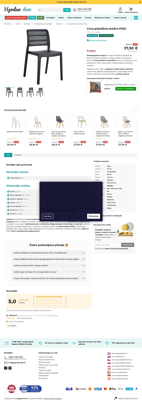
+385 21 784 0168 (15, 357)
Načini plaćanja (44, 362)
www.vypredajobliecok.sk (121, 363)
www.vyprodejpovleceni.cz (122, 360)
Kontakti (42, 368)
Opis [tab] (8, 155)
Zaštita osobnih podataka (48, 373)
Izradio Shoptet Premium (128, 398)
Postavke (48, 216)
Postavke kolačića (57, 206)
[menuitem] (16, 18)
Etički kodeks (44, 376)
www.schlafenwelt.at (119, 379)
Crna (109, 166)
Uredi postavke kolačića (53, 399)
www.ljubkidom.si (118, 357)
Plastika (110, 185)
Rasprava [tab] (18, 155)
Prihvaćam (93, 216)
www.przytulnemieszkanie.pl (123, 366)
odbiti (51, 208)
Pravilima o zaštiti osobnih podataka (62, 211)
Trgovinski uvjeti (45, 370)
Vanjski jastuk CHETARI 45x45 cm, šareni (119, 85)
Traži (67, 10)
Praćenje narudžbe (46, 357)
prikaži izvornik (53, 315)
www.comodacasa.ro (120, 372)
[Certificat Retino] (30, 389)
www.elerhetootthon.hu (121, 369)
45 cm (109, 208)
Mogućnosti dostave (98, 40)
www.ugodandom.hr (119, 353)
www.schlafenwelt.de (120, 375)
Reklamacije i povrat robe (48, 365)
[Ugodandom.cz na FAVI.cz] (11, 389)
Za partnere (43, 378)
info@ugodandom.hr (17, 363)
